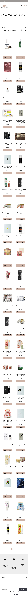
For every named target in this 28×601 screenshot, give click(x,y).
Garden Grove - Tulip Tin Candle (20, 329)
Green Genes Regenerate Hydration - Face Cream (20, 375)
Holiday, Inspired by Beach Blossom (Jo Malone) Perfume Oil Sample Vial (21, 444)
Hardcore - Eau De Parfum (8, 397)
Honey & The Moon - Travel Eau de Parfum (7, 467)
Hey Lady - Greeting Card (20, 420)
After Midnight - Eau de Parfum (7, 144)
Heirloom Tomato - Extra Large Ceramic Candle (7, 421)
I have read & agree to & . (12, 591)
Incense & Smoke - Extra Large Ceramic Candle (20, 514)
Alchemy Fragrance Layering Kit (20, 144)
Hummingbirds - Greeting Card (7, 490)
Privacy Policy (20, 591)
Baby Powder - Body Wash (20, 166)
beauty (20, 31)
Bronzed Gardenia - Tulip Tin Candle (7, 213)
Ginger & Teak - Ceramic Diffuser (20, 352)
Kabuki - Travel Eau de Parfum (20, 537)
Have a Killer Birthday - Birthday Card (20, 398)
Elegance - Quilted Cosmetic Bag (20, 306)
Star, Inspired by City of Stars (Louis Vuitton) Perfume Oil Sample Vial (20, 121)
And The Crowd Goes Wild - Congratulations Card (7, 167)
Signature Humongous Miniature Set (7, 121)
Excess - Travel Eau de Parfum (7, 329)
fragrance (15, 31)
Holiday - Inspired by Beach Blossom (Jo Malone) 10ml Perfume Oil (7, 444)
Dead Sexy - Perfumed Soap (20, 258)
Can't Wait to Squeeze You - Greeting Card (7, 236)
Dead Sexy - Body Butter (7, 258)
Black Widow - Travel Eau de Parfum (20, 190)
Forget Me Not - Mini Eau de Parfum (7, 98)
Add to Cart (7, 57)
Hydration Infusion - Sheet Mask (21, 490)
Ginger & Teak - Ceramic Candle (7, 375)
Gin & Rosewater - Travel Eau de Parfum (7, 352)
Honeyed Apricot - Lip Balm (20, 466)
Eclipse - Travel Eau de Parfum (20, 282)
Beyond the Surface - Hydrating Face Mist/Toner (21, 51)
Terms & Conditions (13, 591)
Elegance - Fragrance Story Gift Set (7, 306)
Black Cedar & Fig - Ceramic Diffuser (7, 190)
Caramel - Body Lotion (20, 235)
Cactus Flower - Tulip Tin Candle (20, 213)
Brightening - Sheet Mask (7, 74)
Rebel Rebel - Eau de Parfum (20, 97)
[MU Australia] (5, 5)
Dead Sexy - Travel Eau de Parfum (7, 282)
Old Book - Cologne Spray (7, 50)
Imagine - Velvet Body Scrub (7, 513)
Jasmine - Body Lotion (7, 536)
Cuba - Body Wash (20, 74)
